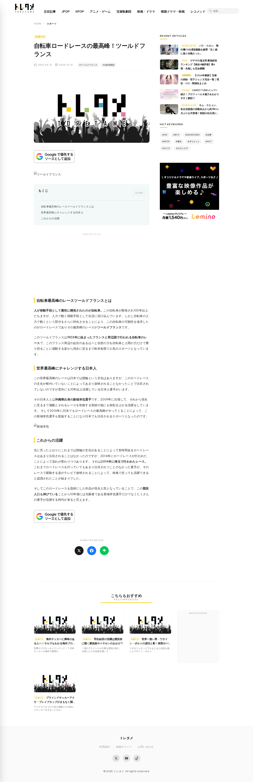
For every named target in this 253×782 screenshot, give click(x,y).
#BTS (176, 134)
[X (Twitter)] (116, 758)
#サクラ (166, 148)
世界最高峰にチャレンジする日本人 (62, 212)
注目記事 (50, 11)
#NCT (208, 141)
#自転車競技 (108, 65)
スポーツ (40, 36)
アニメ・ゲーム (100, 11)
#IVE (164, 134)
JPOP (66, 11)
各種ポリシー (124, 746)
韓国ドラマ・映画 (173, 11)
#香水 (179, 141)
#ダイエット (193, 141)
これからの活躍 (50, 218)
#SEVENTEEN (192, 134)
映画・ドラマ (146, 11)
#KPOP (166, 141)
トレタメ (126, 738)
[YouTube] (126, 758)
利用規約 (104, 746)
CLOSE (139, 192)
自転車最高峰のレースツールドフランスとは (67, 206)
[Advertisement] (91, 269)
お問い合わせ (146, 746)
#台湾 (208, 134)
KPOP (80, 11)
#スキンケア (182, 148)
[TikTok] (137, 758)
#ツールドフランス (88, 65)
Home (38, 23)
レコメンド (198, 11)
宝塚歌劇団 (123, 11)
